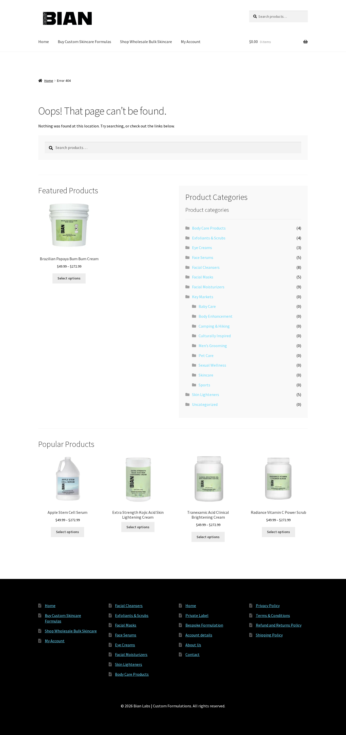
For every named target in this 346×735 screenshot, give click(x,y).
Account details (198, 634)
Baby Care (207, 306)
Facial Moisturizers (208, 286)
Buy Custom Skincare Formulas (84, 41)
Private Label (196, 615)
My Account (191, 41)
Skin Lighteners (205, 394)
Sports (204, 384)
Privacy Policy (268, 605)
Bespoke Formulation (204, 625)
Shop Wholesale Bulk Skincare (146, 41)
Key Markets (202, 296)
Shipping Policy (269, 634)
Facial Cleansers (206, 267)
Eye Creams (202, 247)
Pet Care (206, 355)
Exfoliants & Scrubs (208, 237)
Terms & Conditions (273, 615)
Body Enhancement (216, 316)
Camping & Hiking (214, 326)
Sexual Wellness (212, 365)
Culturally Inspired (215, 335)
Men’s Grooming (213, 345)
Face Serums (202, 257)
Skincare (206, 375)
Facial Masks (202, 276)
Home (43, 41)
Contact (192, 654)
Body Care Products (209, 228)
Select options (69, 278)
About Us (193, 644)
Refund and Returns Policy (278, 625)
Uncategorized (205, 404)
